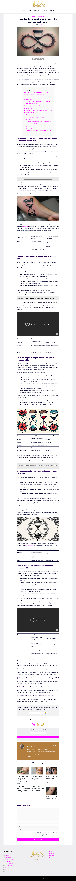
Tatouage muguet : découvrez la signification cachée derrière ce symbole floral (23, 779)
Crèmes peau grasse (9, 869)
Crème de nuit (8, 865)
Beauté (30, 10)
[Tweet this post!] (36, 60)
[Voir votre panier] (53, 10)
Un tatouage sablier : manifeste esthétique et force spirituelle (37, 107)
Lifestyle (40, 10)
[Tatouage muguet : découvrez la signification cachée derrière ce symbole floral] (23, 773)
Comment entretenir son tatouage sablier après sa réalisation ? (39, 131)
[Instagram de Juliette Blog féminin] (42, 725)
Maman (45, 10)
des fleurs (25, 226)
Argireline (7, 855)
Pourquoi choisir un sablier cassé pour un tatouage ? (36, 118)
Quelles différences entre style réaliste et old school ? (37, 127)
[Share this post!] (33, 60)
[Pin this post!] (39, 60)
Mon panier (51, 853)
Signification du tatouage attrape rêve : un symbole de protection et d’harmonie (37, 790)
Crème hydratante (9, 867)
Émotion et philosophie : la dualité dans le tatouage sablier (36, 98)
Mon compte (52, 855)
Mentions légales (53, 857)
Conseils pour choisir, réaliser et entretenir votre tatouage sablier (38, 111)
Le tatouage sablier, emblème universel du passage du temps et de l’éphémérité (36, 93)
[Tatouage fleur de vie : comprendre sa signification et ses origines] (51, 773)
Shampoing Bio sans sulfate (11, 872)
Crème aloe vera (9, 874)
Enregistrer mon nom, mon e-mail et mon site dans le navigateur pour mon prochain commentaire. (47, 834)
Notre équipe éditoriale (54, 864)
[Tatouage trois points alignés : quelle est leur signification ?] (51, 793)
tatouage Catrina (29, 545)
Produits (24, 10)
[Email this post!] (42, 60)
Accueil (34, 16)
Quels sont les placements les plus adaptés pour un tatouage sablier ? (38, 123)
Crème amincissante (9, 859)
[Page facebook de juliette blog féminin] (38, 725)
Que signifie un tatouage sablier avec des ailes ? (38, 115)
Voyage (50, 10)
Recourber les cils (9, 863)
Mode (35, 10)
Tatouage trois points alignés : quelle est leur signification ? (52, 798)
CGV (50, 859)
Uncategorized (40, 16)
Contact (50, 851)
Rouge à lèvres (8, 861)
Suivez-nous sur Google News (37, 712)
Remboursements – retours (55, 862)
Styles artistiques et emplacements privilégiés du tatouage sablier (37, 102)
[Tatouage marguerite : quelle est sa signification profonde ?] (37, 773)
